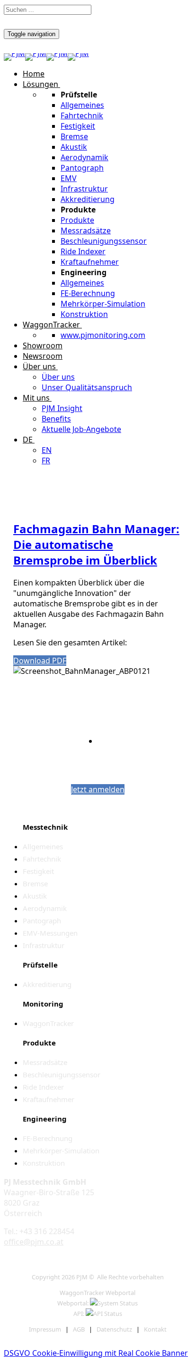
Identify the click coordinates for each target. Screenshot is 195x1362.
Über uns (39, 366)
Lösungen (40, 84)
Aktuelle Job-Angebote (81, 429)
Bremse (74, 136)
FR (46, 460)
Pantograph (82, 168)
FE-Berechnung (88, 293)
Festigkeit (78, 126)
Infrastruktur (84, 188)
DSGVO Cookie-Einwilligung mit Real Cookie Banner (96, 1353)
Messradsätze (86, 230)
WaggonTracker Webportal (97, 1292)
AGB (79, 1329)
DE (28, 439)
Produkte (77, 220)
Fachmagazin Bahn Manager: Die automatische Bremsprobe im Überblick (96, 544)
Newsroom (42, 356)
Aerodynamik (84, 157)
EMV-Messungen (50, 933)
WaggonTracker (51, 324)
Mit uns (36, 398)
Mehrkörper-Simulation (103, 303)
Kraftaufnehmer (90, 262)
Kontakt (155, 1329)
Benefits (56, 418)
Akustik (74, 147)
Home (33, 73)
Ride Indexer (83, 251)
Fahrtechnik (82, 115)
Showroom (42, 345)
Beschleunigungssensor (104, 241)
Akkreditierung (88, 199)
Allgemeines (82, 105)
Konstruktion (84, 314)
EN (47, 450)
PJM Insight (62, 408)
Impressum (45, 1329)
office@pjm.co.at (33, 1242)
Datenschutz (114, 1329)
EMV (69, 178)
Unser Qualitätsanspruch (87, 387)
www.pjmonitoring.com (103, 335)
